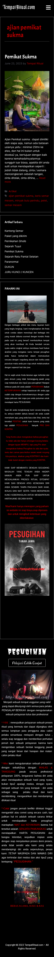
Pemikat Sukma (21, 56)
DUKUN (9, 266)
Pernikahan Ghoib (15, 241)
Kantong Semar (14, 230)
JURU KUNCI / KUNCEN (19, 272)
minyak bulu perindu (27, 200)
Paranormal (11, 261)
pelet (44, 200)
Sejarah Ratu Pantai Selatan (21, 256)
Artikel (12, 191)
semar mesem (13, 205)
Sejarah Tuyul (13, 246)
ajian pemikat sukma (21, 195)
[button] (48, 7)
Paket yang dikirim (16, 236)
